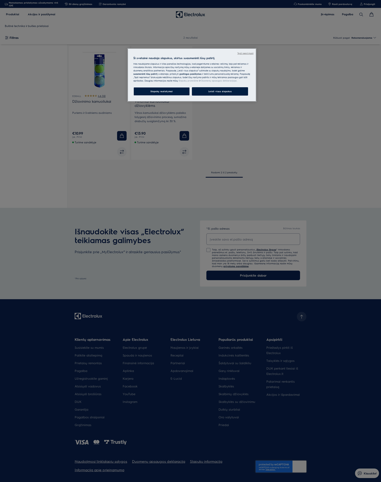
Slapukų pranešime (189, 80)
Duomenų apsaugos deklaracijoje (219, 80)
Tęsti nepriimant (245, 53)
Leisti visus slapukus (220, 91)
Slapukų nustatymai (161, 91)
